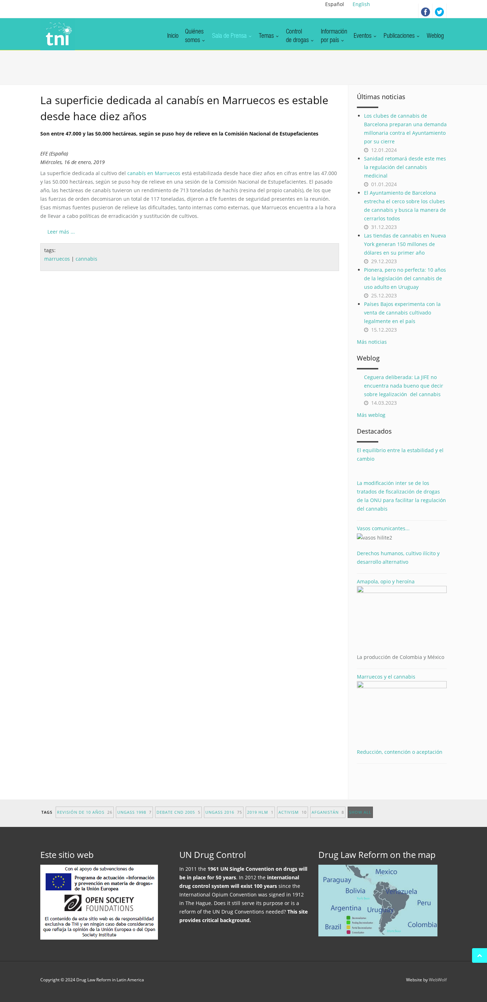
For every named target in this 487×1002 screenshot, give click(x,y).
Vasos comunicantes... (383, 528)
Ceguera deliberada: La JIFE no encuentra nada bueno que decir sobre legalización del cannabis (403, 386)
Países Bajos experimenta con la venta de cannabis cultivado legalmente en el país (402, 312)
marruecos (57, 258)
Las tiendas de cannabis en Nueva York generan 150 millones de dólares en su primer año (405, 244)
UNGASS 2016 (223, 812)
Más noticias (372, 341)
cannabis (86, 258)
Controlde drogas (298, 36)
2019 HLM (260, 812)
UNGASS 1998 (134, 812)
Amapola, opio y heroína (400, 619)
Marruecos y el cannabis (386, 676)
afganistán (328, 812)
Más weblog (371, 414)
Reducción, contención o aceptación (399, 751)
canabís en (153, 173)
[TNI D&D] (57, 34)
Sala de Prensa (230, 36)
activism (292, 812)
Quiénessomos (194, 36)
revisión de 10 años (84, 812)
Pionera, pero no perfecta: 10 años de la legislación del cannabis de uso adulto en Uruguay (405, 278)
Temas (267, 36)
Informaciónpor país (334, 36)
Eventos (363, 36)
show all (360, 812)
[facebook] (425, 11)
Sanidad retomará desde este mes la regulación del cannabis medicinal (405, 167)
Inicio (173, 36)
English (361, 4)
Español (334, 4)
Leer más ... (61, 231)
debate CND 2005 (178, 812)
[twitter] (439, 11)
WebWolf (438, 980)
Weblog (435, 36)
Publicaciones (400, 36)
